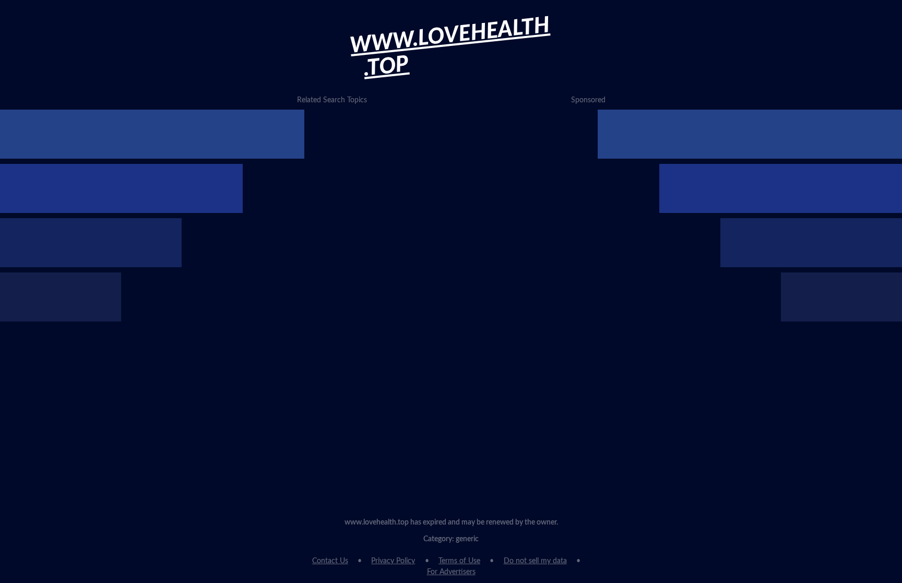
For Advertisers (451, 572)
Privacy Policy (393, 561)
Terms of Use (459, 561)
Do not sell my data (535, 561)
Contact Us (330, 561)
